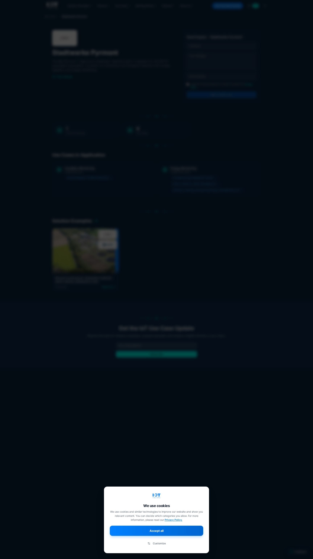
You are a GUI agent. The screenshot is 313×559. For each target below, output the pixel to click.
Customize (159, 543)
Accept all (157, 531)
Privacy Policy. (173, 519)
